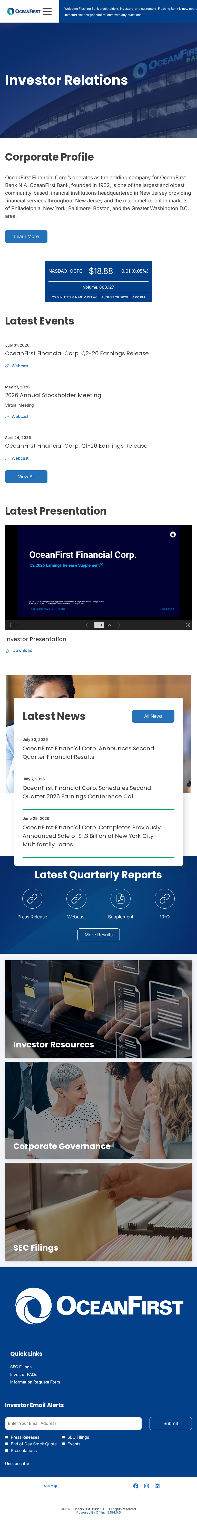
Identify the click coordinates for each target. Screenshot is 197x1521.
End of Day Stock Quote (34, 1444)
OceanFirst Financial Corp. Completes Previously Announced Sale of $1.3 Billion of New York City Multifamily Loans (92, 835)
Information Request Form (42, 1382)
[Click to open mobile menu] (47, 11)
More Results (99, 934)
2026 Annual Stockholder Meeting (53, 395)
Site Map (50, 1486)
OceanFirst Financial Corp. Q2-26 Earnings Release (77, 353)
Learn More (26, 236)
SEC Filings (28, 1367)
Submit (170, 1423)
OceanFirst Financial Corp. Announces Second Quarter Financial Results (88, 752)
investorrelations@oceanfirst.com (89, 15)
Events (73, 1444)
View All (26, 476)
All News (153, 716)
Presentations (24, 1450)
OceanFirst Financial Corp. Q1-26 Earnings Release (76, 446)
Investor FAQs (31, 1374)
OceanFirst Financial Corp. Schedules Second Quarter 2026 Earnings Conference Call (87, 792)
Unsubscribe (17, 1463)
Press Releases (25, 1437)
